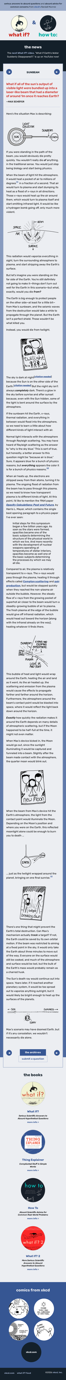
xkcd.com (31, 1352)
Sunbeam (33, 72)
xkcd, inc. (58, 1372)
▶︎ (57, 71)
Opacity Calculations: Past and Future (30, 504)
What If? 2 (33, 1256)
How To (33, 1208)
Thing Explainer (33, 1159)
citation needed (43, 376)
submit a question (33, 1058)
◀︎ (9, 71)
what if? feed (24, 1373)
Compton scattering (36, 581)
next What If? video (23, 53)
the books (33, 1075)
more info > (33, 1122)
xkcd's (37, 7)
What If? (33, 1111)
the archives (33, 1052)
